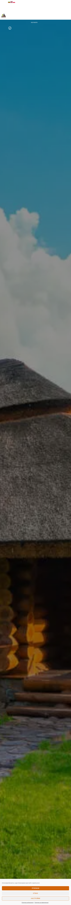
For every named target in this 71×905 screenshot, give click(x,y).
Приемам (35, 888)
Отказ (35, 893)
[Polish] (14, 2)
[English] (11, 2)
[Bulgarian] (9, 2)
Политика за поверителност (41, 902)
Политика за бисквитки (28, 902)
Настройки (35, 898)
